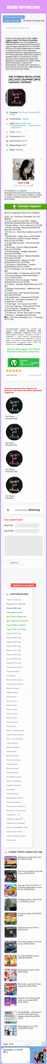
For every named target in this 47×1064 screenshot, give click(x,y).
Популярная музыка (18, 125)
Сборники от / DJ (13, 814)
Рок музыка (11, 675)
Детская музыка (13, 755)
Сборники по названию (16, 823)
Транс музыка (35, 125)
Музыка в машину (14, 760)
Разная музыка (12, 793)
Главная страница (14, 599)
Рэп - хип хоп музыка (15, 738)
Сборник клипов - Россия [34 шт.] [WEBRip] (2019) (30, 900)
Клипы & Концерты (14, 781)
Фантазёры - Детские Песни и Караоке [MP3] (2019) (29, 985)
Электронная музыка (15, 684)
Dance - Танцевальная (15, 730)
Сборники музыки (13, 802)
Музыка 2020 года (14, 654)
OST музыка (11, 751)
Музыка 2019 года (14, 658)
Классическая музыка (15, 734)
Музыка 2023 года (14, 641)
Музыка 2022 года (14, 646)
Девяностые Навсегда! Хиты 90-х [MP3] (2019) (29, 858)
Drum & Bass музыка (15, 679)
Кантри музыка (12, 772)
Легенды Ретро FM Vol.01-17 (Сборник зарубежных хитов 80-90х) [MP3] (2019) (29, 887)
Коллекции (11, 789)
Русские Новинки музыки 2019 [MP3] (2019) (28, 957)
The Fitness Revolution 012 (11, 444)
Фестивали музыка (14, 776)
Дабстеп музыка (13, 747)
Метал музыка (12, 764)
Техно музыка (12, 743)
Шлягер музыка (13, 768)
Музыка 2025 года (14, 633)
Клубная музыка (13, 671)
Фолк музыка (12, 696)
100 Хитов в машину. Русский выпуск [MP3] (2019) (30, 872)
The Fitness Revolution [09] (11, 417)
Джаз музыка (12, 705)
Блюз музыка (12, 717)
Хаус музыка (12, 701)
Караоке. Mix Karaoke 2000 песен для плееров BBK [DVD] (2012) (29, 1000)
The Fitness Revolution (10, 497)
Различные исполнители (16, 810)
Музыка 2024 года (22, 123)
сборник (34, 57)
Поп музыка (11, 726)
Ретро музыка (12, 709)
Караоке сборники (14, 785)
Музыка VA (16, 127)
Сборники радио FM (15, 819)
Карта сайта (11, 840)
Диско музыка (12, 722)
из (23, 344)
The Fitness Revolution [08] (11, 470)
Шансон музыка (13, 688)
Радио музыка (12, 692)
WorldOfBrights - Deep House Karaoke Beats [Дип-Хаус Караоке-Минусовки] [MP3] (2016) (29, 1015)
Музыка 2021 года (14, 650)
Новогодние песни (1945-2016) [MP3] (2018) (28, 1027)
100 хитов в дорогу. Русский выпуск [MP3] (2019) (29, 943)
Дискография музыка (15, 798)
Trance (18, 132)
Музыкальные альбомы (16, 806)
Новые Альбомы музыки (16, 835)
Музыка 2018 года (14, 663)
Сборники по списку (14, 831)
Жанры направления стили (17, 827)
